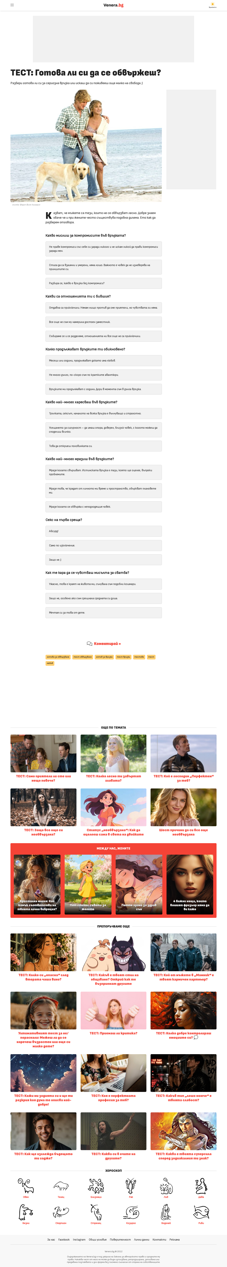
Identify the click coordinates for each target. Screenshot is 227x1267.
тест (151, 657)
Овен (26, 1197)
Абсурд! (53, 531)
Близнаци (96, 1197)
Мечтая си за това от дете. (67, 612)
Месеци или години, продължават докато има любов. (82, 360)
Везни (25, 1223)
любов (50, 663)
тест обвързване (83, 657)
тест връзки (123, 657)
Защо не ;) (55, 559)
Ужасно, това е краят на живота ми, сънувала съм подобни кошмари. (92, 584)
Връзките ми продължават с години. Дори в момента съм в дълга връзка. (95, 389)
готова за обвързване (58, 657)
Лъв (166, 1197)
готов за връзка (104, 657)
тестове (139, 657)
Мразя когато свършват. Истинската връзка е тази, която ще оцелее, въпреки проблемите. (100, 472)
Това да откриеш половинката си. (70, 446)
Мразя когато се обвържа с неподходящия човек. (80, 506)
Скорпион (61, 1223)
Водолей (166, 1223)
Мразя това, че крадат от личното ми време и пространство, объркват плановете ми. (102, 490)
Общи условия (98, 1239)
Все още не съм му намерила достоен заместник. (79, 322)
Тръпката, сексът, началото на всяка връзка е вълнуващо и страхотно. (95, 413)
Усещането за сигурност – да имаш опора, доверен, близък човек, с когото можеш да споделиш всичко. (103, 429)
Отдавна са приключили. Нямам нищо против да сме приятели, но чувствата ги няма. (103, 307)
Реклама (175, 1239)
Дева (201, 1197)
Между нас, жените (113, 848)
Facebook (64, 1239)
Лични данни (141, 1239)
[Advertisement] (113, 36)
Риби (201, 1223)
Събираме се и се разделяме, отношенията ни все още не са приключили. (95, 336)
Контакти (159, 1239)
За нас (51, 1239)
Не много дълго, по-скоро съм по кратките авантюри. (83, 374)
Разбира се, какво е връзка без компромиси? (77, 283)
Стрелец (96, 1223)
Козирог (131, 1223)
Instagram (79, 1239)
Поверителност (120, 1239)
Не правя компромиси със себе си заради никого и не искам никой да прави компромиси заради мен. (103, 248)
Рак (131, 1197)
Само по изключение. (62, 545)
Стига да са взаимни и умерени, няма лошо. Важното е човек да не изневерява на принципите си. (99, 267)
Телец (61, 1197)
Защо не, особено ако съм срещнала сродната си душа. (83, 598)
